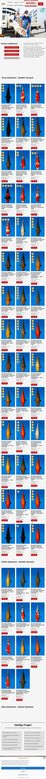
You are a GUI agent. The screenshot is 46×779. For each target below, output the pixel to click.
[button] (44, 758)
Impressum (27, 777)
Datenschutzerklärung (21, 777)
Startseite (10, 2)
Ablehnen (23, 771)
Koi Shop (21, 2)
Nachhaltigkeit (10, 5)
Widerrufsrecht (33, 5)
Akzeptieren (23, 768)
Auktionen (16, 2)
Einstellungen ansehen (23, 774)
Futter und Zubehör (30, 2)
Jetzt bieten (4, 114)
